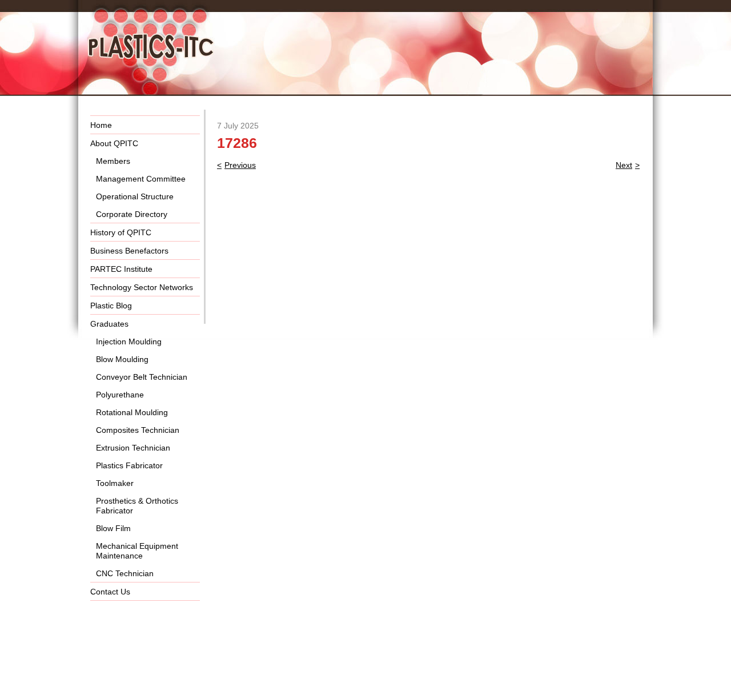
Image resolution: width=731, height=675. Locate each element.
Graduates (109, 323)
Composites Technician (137, 430)
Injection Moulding (129, 341)
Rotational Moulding (132, 412)
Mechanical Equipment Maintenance (137, 550)
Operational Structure (135, 196)
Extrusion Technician (133, 447)
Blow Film (113, 528)
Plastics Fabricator (129, 465)
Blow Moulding (122, 359)
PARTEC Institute (121, 269)
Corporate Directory (131, 214)
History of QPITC (120, 232)
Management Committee (141, 178)
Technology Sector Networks (141, 287)
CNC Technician (125, 573)
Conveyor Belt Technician (141, 376)
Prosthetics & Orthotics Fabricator (137, 505)
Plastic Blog (111, 305)
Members (113, 161)
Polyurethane (120, 394)
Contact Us (110, 591)
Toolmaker (115, 483)
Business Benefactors (129, 250)
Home (101, 125)
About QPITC (114, 143)
